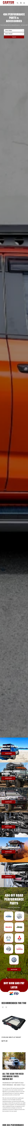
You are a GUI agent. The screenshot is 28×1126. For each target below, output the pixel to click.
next (6, 1007)
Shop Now (8, 753)
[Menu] (24, 3)
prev (3, 1007)
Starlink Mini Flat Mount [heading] (11, 1037)
